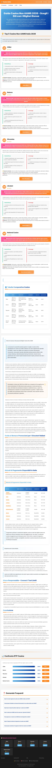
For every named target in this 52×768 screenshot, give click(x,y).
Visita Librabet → (26, 225)
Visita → (45, 666)
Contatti (49, 1)
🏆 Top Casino (3, 5)
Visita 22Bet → (26, 85)
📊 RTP (16, 5)
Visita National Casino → (26, 272)
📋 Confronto (10, 5)
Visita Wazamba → (26, 178)
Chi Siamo (45, 1)
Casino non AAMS (39, 1)
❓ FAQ (20, 5)
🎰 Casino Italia (6, 2)
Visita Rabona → (26, 132)
